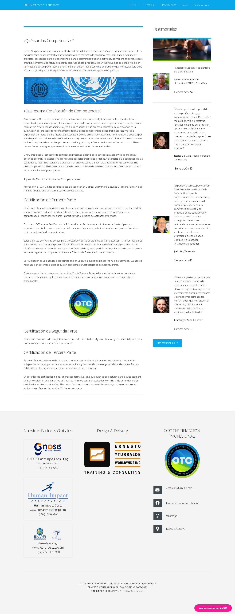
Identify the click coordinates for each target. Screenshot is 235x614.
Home (133, 5)
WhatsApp (171, 515)
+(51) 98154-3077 (48, 468)
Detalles (149, 4)
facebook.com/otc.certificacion (182, 503)
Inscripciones (169, 4)
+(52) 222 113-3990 (48, 552)
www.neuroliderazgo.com (48, 547)
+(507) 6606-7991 (48, 514)
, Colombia (188, 319)
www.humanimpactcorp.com (48, 510)
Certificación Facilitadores (41, 5)
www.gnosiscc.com (47, 463)
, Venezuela (184, 251)
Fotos (185, 5)
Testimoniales (201, 5)
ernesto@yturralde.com (179, 487)
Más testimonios (166, 342)
